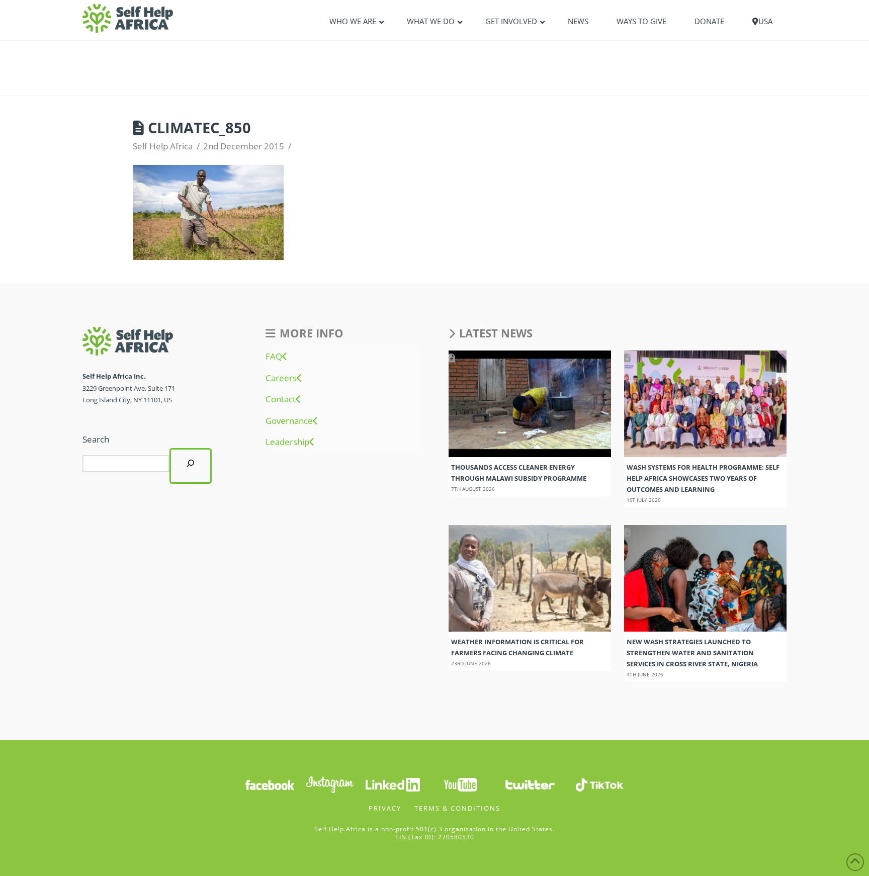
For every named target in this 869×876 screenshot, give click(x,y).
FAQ (274, 357)
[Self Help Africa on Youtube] (460, 784)
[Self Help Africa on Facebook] (269, 784)
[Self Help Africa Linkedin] (391, 784)
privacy (385, 808)
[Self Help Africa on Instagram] (330, 784)
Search (95, 439)
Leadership (287, 442)
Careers (281, 378)
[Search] (190, 466)
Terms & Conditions (457, 808)
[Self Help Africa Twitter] (530, 784)
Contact (281, 399)
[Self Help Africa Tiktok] (599, 784)
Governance (289, 421)
